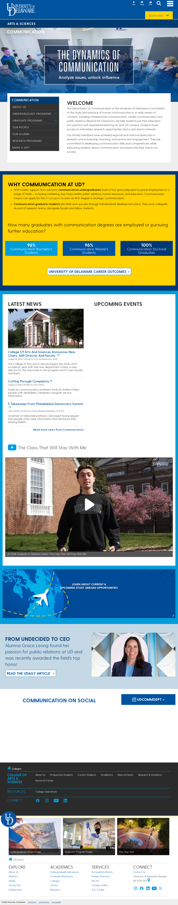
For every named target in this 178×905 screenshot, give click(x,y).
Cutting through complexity (28, 381)
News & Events (125, 774)
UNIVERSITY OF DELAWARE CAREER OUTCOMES (87, 271)
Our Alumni (21, 134)
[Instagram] (135, 889)
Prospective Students (61, 774)
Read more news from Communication (58, 429)
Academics (107, 774)
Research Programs (27, 140)
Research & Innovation (150, 774)
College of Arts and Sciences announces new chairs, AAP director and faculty (41, 353)
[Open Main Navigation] (170, 3)
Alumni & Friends (44, 780)
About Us (19, 106)
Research (55, 889)
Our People (21, 127)
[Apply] (142, 3)
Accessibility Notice (102, 871)
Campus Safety (100, 885)
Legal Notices (43, 902)
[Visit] (133, 3)
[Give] (150, 3)
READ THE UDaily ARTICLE (28, 673)
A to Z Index (98, 889)
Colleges (55, 880)
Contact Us (139, 871)
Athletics (13, 876)
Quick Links (156, 15)
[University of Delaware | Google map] (149, 880)
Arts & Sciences (21, 23)
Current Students (87, 774)
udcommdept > (150, 699)
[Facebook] (141, 889)
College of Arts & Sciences (17, 778)
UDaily (12, 880)
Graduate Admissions (61, 876)
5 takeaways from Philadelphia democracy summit (45, 403)
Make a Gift (21, 147)
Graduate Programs (28, 120)
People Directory (101, 876)
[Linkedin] (147, 889)
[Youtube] (154, 889)
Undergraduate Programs (32, 113)
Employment (15, 889)
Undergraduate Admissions (64, 871)
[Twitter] (160, 889)
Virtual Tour (15, 885)
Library (54, 885)
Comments (32, 902)
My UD (95, 880)
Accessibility (56, 902)
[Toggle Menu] (56, 113)
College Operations (46, 791)
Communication (25, 100)
